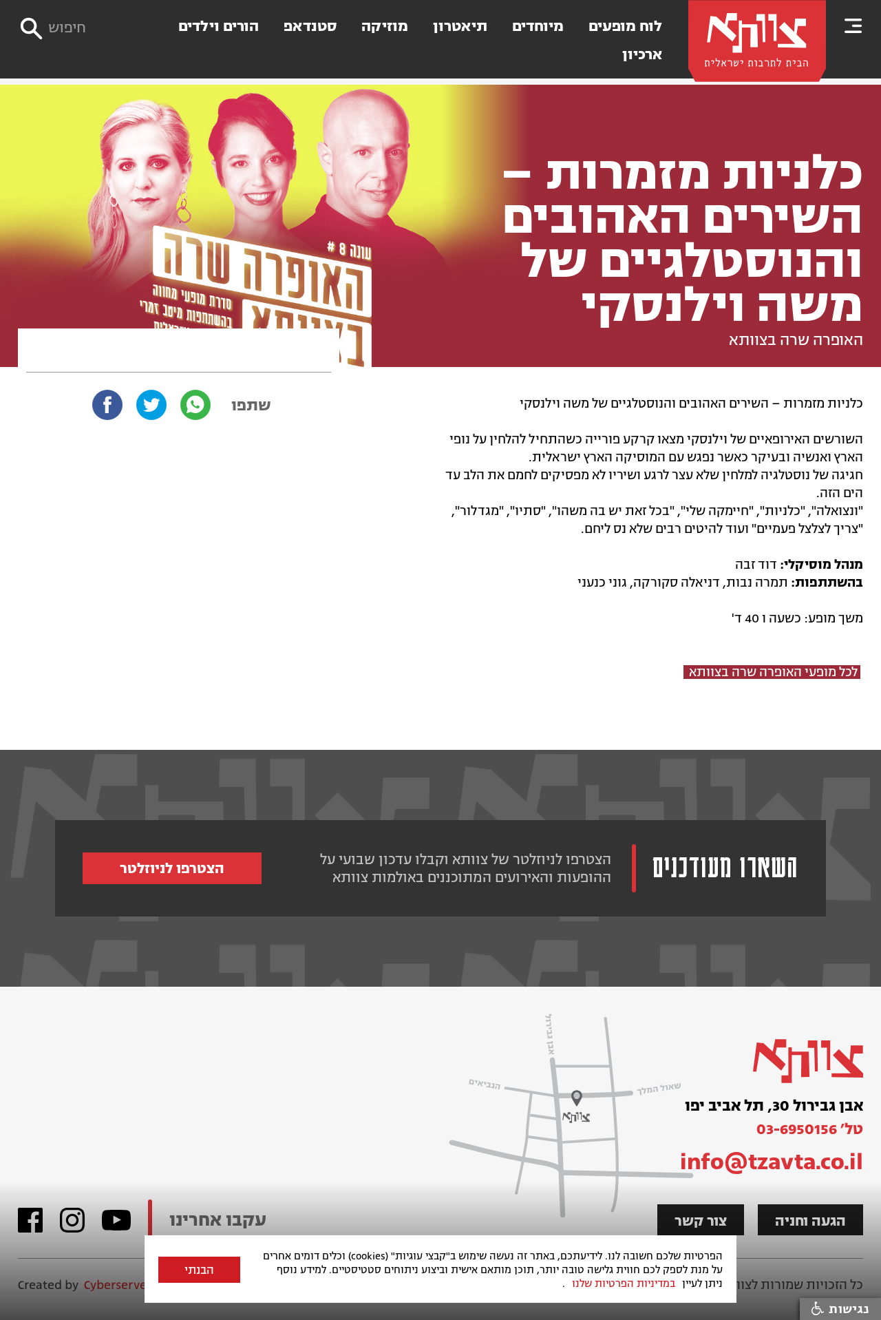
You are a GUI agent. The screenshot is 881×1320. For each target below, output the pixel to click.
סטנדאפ (310, 26)
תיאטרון (460, 26)
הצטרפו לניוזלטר (172, 868)
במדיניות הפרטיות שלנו (623, 1283)
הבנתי (199, 1270)
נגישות (847, 1309)
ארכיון (642, 55)
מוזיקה (384, 26)
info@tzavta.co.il (771, 1161)
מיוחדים (538, 26)
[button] (853, 25)
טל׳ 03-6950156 (809, 1129)
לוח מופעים (625, 26)
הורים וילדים (218, 26)
